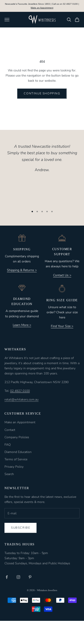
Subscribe (20, 528)
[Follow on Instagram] (18, 577)
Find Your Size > (62, 326)
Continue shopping (42, 93)
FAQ (7, 444)
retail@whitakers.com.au (21, 399)
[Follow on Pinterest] (30, 577)
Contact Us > (62, 275)
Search (9, 474)
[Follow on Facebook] (6, 577)
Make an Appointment (42, 7)
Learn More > (22, 325)
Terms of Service (15, 459)
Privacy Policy (14, 467)
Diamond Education (18, 452)
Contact (9, 430)
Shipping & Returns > (22, 270)
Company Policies (16, 437)
